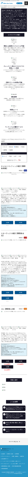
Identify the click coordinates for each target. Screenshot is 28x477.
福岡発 (5, 150)
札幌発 (11, 150)
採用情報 (17, 453)
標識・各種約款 (15, 456)
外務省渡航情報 (5, 468)
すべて (5, 147)
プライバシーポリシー (6, 456)
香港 (10, 156)
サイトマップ (22, 463)
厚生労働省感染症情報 (16, 466)
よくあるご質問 (14, 463)
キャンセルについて (5, 463)
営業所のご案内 (10, 453)
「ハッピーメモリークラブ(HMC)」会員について (11, 461)
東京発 (11, 147)
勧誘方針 (22, 456)
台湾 (15, 156)
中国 (20, 156)
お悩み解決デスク (5, 458)
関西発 (17, 147)
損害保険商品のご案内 (6, 466)
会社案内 (3, 453)
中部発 (22, 147)
